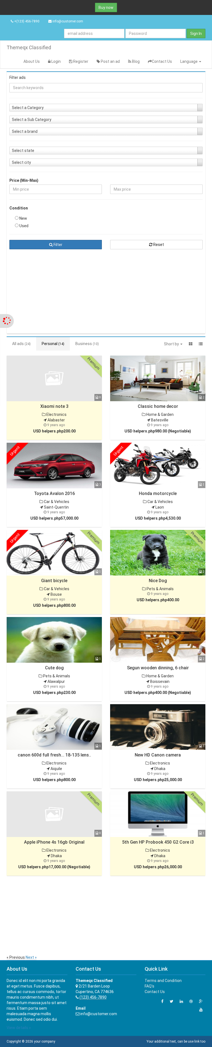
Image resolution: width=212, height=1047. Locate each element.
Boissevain (159, 681)
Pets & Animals (160, 589)
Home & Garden (159, 414)
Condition (18, 208)
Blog (135, 61)
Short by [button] (172, 344)
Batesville (159, 420)
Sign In (196, 33)
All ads (21, 343)
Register (80, 61)
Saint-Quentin (56, 507)
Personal (53, 343)
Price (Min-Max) (23, 180)
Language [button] (189, 61)
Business (87, 343)
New (22, 218)
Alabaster (56, 420)
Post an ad (110, 61)
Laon (159, 507)
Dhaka (159, 768)
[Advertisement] (106, 292)
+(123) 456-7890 (26, 21)
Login (56, 61)
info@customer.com (67, 21)
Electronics (56, 414)
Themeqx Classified (29, 47)
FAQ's (149, 986)
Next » (31, 957)
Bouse (56, 594)
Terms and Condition (163, 980)
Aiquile (56, 768)
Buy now (106, 7)
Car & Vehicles (56, 501)
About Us (31, 61)
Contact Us (162, 61)
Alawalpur (56, 681)
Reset (158, 244)
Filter (57, 244)
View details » (19, 1027)
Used (23, 226)
